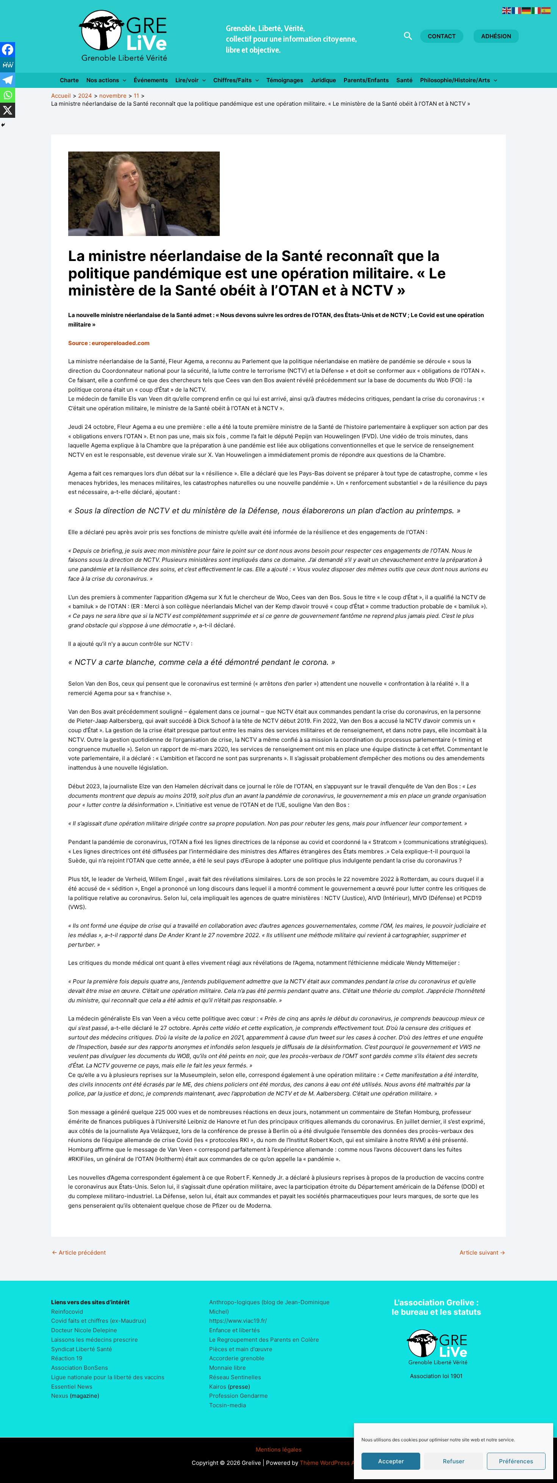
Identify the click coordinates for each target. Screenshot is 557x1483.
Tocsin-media (227, 1405)
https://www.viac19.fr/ (238, 1320)
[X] (7, 110)
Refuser (454, 1461)
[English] (507, 10)
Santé (404, 80)
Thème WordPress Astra (332, 1462)
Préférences (516, 1461)
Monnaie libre (227, 1367)
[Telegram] (7, 80)
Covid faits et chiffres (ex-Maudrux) (98, 1320)
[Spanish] (546, 10)
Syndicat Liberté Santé (81, 1349)
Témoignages (284, 80)
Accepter (391, 1461)
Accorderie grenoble (236, 1358)
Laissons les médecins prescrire (94, 1339)
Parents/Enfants (366, 80)
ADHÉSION (496, 36)
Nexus (59, 1395)
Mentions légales (279, 1449)
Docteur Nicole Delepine (84, 1330)
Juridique (323, 80)
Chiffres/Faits (232, 80)
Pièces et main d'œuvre (240, 1349)
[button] (408, 36)
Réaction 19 (66, 1358)
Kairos (217, 1386)
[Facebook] (7, 49)
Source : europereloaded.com (109, 343)
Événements (151, 80)
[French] (517, 10)
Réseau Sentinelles (235, 1377)
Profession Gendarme (238, 1395)
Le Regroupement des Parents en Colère (264, 1339)
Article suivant (482, 1252)
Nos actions (102, 80)
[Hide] (3, 125)
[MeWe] (7, 64)
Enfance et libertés (234, 1330)
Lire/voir (187, 80)
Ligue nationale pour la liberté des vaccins (107, 1377)
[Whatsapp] (7, 95)
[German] (527, 10)
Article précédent (79, 1252)
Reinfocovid (67, 1311)
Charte (69, 80)
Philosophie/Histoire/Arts (455, 80)
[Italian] (536, 10)
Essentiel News (71, 1386)
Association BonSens (79, 1367)
